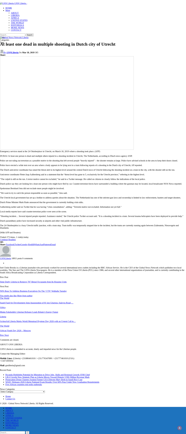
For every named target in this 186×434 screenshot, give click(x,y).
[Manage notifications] (179, 428)
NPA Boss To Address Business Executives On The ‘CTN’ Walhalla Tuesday (33, 291)
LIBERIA (15, 15)
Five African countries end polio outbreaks (23, 384)
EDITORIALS (17, 25)
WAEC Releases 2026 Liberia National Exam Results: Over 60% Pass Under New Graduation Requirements (52, 382)
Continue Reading (8, 239)
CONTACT (16, 30)
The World (4, 298)
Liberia (3, 317)
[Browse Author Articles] (5, 256)
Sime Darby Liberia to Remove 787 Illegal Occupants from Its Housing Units (33, 282)
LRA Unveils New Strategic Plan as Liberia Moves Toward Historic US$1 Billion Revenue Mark (47, 377)
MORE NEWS (17, 27)
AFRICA (15, 18)
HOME (8, 8)
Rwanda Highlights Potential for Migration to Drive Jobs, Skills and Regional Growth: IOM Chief (47, 375)
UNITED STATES (19, 20)
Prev (2, 335)
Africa (2, 307)
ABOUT (15, 13)
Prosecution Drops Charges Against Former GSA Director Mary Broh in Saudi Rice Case (43, 379)
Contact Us (10, 399)
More (7, 10)
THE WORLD (17, 23)
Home (8, 396)
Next (6, 335)
